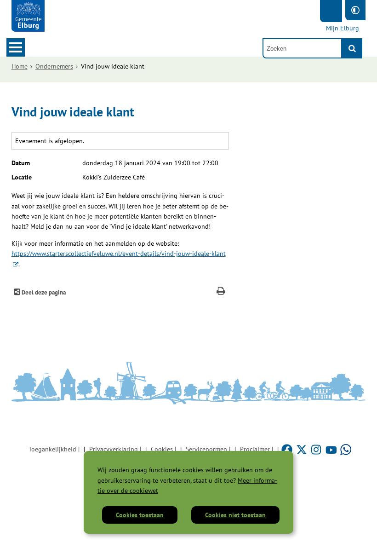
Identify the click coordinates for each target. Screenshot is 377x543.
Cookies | (163, 449)
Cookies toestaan (140, 515)
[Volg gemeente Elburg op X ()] (302, 449)
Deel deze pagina (43, 292)
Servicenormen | (208, 449)
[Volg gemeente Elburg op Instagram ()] (317, 449)
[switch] (355, 10)
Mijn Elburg (342, 28)
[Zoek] (352, 48)
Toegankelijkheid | (54, 449)
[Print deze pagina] (221, 292)
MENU (15, 47)
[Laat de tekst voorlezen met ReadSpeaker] (331, 11)
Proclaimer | (256, 449)
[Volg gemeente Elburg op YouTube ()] (332, 449)
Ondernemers (54, 66)
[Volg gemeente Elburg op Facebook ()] (287, 449)
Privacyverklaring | (115, 449)
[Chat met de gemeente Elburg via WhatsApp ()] (345, 449)
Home (19, 66)
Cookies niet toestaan (235, 515)
